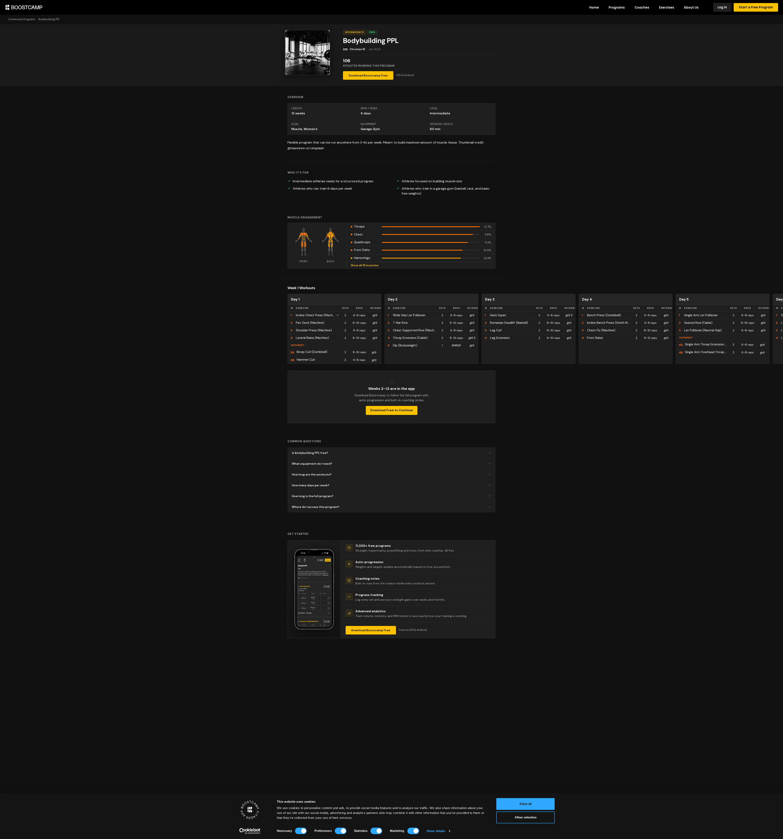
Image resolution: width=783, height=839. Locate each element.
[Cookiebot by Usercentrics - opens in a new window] (250, 831)
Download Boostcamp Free (368, 75)
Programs (617, 7)
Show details (436, 831)
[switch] (340, 831)
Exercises (666, 7)
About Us (691, 7)
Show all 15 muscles (364, 265)
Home (594, 7)
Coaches (642, 7)
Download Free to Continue (391, 410)
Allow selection (525, 817)
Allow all (525, 804)
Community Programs (21, 19)
